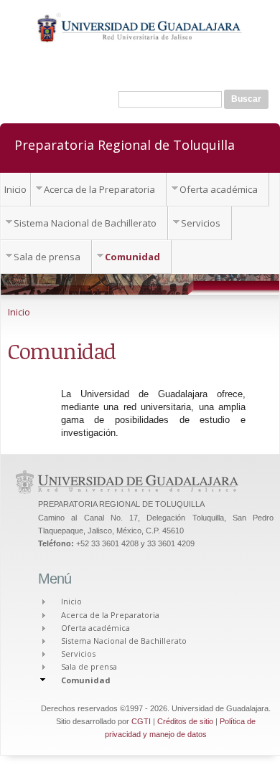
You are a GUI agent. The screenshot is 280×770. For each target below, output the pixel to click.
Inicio (15, 189)
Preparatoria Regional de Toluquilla (124, 144)
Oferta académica (218, 189)
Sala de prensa (47, 256)
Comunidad (132, 256)
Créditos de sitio (185, 721)
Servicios (200, 223)
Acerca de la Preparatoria (99, 189)
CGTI (141, 721)
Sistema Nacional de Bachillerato (85, 223)
